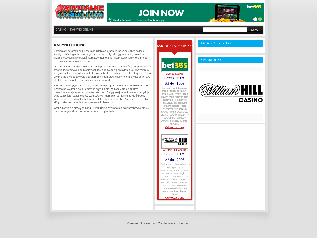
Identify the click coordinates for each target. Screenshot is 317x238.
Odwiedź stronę (174, 127)
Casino (61, 29)
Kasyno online (81, 29)
